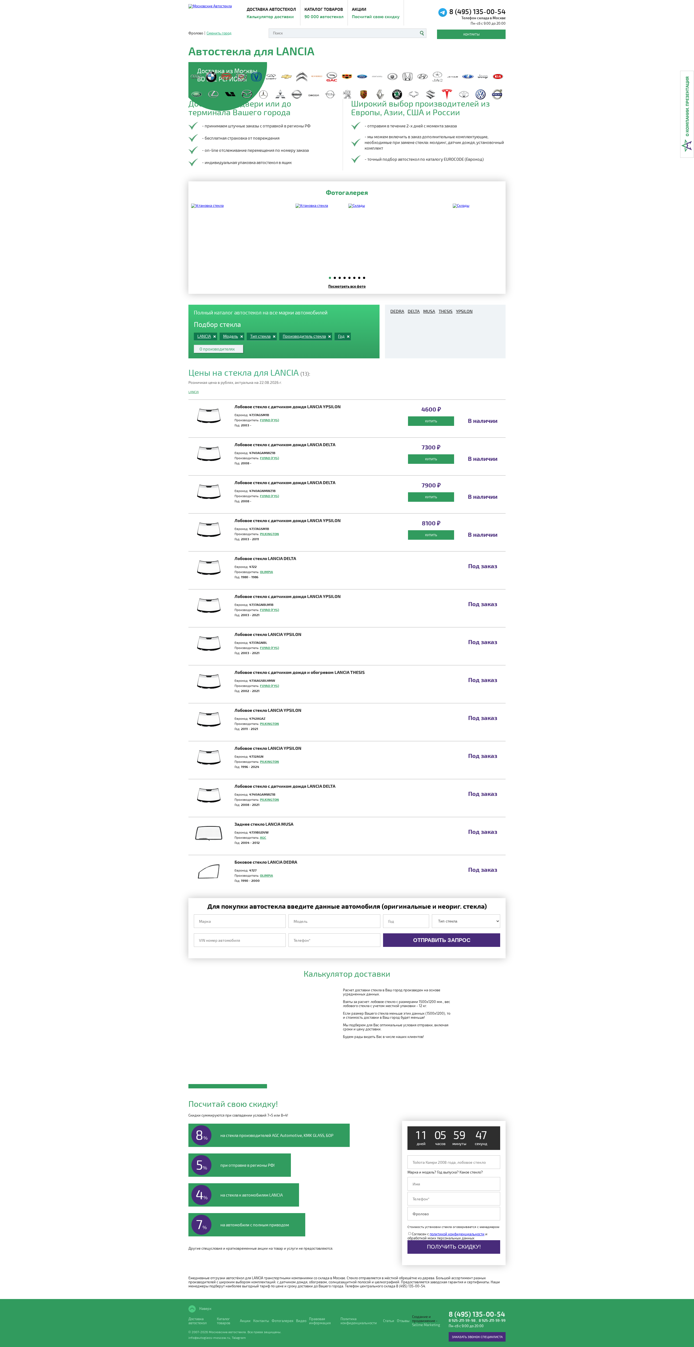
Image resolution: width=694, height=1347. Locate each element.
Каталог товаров (323, 13)
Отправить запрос (441, 940)
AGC (263, 837)
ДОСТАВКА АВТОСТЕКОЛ (271, 13)
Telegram (239, 1337)
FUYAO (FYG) (269, 420)
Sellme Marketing (426, 1325)
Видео (301, 1321)
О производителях (217, 348)
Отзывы (403, 1321)
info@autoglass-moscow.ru (209, 1337)
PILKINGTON (269, 534)
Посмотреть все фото (347, 286)
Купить (431, 421)
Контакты (471, 34)
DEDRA (397, 311)
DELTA (414, 311)
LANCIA (193, 392)
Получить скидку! (454, 1247)
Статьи (388, 1321)
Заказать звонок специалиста (477, 1337)
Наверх (204, 1308)
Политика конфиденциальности (358, 1321)
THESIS (445, 311)
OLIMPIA (266, 572)
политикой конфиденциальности (457, 1234)
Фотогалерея (282, 1321)
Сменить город (219, 33)
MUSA (429, 311)
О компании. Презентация (687, 106)
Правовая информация (320, 1321)
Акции (376, 13)
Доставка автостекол (197, 1321)
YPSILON (464, 311)
